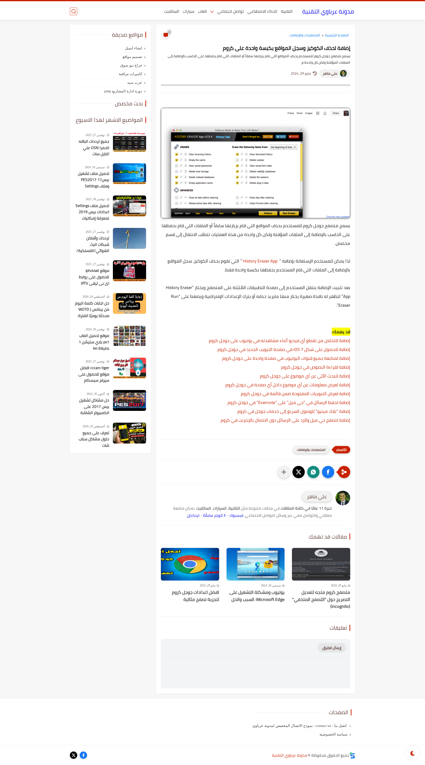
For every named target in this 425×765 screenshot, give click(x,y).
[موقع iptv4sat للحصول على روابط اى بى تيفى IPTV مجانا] (129, 270)
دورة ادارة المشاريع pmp (123, 91)
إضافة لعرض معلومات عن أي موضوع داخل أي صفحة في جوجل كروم (287, 385)
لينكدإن (193, 515)
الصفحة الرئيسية (337, 35)
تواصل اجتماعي (230, 11)
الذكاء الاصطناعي (262, 11)
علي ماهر (330, 73)
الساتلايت (171, 11)
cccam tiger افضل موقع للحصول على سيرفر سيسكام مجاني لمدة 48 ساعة (93, 374)
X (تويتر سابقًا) (214, 515)
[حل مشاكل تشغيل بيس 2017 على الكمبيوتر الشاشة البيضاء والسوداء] (129, 400)
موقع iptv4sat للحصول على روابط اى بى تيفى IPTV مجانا (94, 277)
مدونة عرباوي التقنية (328, 11)
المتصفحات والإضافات (304, 35)
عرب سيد (134, 82)
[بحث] (73, 11)
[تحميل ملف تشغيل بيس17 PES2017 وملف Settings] (129, 173)
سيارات (188, 11)
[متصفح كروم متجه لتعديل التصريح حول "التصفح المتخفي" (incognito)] (321, 564)
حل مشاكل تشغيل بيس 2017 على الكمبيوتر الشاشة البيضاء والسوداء (94, 406)
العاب (202, 11)
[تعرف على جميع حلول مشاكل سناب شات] (129, 433)
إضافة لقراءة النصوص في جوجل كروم (315, 367)
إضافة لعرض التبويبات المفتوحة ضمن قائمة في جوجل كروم (295, 393)
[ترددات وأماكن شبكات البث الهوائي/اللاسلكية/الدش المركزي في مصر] (129, 238)
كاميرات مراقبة (130, 74)
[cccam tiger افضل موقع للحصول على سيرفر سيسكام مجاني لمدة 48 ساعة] (129, 368)
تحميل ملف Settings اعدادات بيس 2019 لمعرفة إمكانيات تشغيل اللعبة (92, 212)
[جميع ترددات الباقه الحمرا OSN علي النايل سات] (129, 141)
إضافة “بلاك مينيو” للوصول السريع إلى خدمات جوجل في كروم (293, 411)
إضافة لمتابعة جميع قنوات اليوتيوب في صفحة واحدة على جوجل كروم (286, 358)
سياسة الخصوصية (333, 734)
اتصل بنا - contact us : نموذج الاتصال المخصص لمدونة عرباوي (300, 726)
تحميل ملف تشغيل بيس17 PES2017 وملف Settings (93, 179)
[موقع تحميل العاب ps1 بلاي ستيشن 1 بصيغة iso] (129, 335)
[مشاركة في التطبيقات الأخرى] (284, 472)
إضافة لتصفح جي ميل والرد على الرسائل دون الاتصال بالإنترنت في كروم (285, 420)
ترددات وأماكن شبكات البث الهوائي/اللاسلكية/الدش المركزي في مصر (92, 244)
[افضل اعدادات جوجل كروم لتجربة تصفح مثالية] (190, 564)
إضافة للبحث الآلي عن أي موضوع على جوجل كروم (305, 376)
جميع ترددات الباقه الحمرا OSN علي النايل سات (94, 147)
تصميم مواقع (132, 57)
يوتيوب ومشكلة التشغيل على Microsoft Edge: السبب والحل (257, 596)
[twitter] (73, 755)
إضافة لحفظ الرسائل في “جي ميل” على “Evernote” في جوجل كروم (289, 402)
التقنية (286, 11)
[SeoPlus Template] (352, 755)
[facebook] (83, 755)
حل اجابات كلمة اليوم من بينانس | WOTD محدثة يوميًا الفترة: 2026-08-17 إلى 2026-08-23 (92, 309)
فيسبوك (236, 515)
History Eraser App (260, 261)
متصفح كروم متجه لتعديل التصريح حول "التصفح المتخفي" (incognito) (321, 599)
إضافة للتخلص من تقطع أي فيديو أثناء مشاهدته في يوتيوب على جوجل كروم (279, 340)
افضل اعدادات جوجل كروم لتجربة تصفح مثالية (195, 596)
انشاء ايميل (133, 48)
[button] (328, 472)
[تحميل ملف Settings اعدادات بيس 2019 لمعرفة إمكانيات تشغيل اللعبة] (129, 205)
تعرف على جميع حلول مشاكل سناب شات (94, 439)
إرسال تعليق (331, 647)
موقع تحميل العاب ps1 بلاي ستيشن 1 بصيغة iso (94, 342)
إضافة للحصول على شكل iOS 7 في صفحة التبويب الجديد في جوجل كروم (283, 349)
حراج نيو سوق (131, 65)
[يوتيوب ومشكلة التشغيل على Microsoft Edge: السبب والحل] (256, 564)
